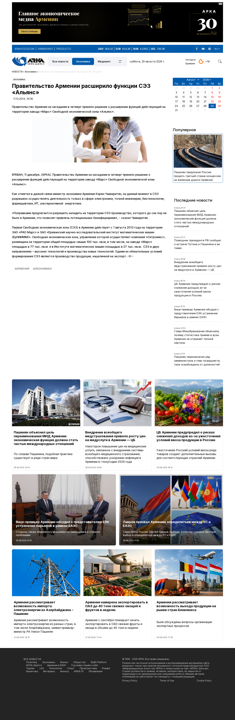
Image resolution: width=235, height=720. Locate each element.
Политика (31, 662)
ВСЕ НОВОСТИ (32, 659)
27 (197, 106)
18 (183, 101)
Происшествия (88, 668)
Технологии (55, 668)
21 (205, 101)
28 (205, 106)
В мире (106, 668)
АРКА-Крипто (34, 665)
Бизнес (64, 662)
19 (190, 101)
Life (41, 668)
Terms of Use (167, 680)
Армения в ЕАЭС (56, 665)
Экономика (83, 61)
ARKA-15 (78, 671)
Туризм (30, 668)
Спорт (70, 668)
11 (183, 97)
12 (190, 97)
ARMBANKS (45, 48)
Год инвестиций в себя (84, 665)
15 (212, 97)
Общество (79, 662)
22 (212, 101)
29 (212, 106)
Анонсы (64, 671)
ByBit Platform (99, 662)
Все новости (60, 61)
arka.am (203, 668)
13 (198, 97)
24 (176, 106)
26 (190, 106)
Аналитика (32, 671)
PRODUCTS (63, 48)
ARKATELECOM (24, 48)
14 (205, 97)
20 (197, 101)
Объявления (95, 671)
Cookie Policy (204, 680)
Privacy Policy (129, 680)
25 (183, 106)
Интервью (49, 671)
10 (176, 97)
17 (176, 101)
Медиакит (104, 61)
